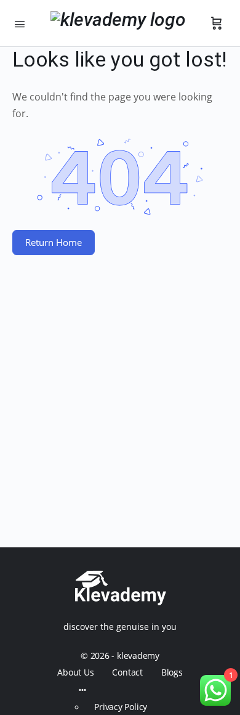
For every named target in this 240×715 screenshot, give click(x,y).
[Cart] (217, 23)
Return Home (53, 242)
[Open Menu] (19, 23)
